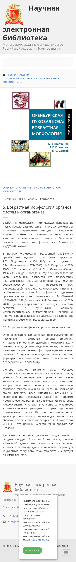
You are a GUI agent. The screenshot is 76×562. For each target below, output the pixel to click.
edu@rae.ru (15, 521)
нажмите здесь (39, 539)
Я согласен (32, 550)
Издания (24, 74)
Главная (11, 74)
